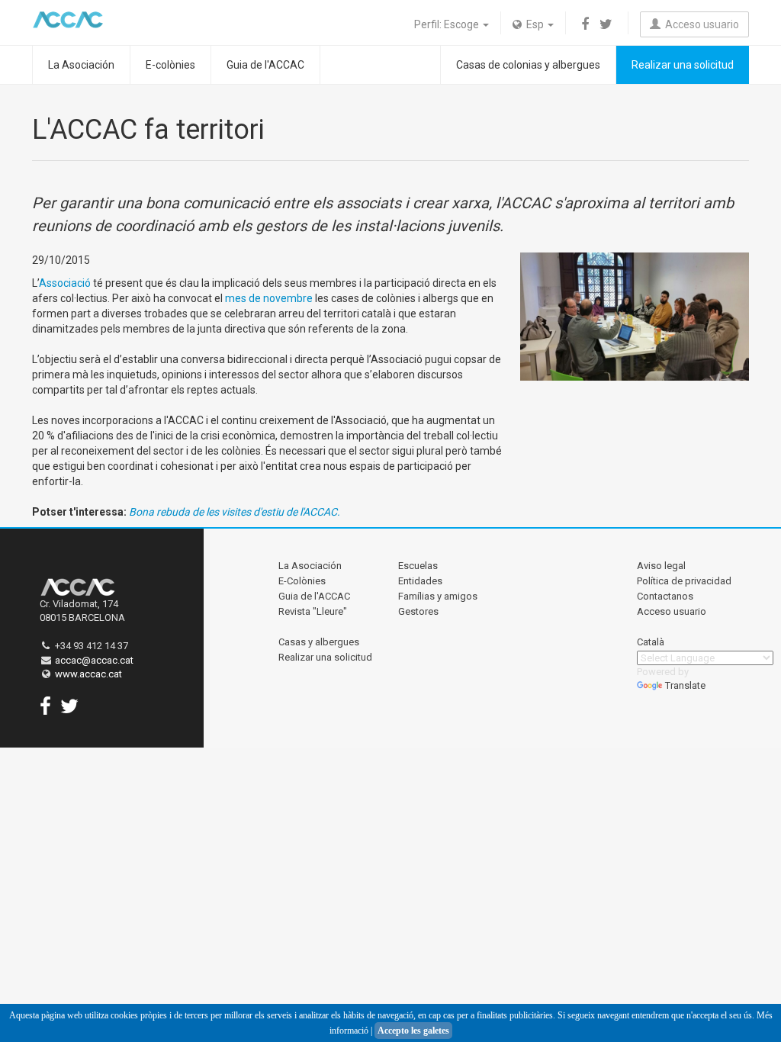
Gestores (418, 611)
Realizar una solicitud (683, 65)
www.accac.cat (88, 674)
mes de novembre (269, 298)
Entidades (420, 581)
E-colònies (170, 65)
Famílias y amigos (437, 596)
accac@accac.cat (94, 660)
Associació (65, 283)
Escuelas (418, 565)
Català (650, 642)
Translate (685, 685)
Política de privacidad (684, 581)
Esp (534, 24)
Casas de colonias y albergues (528, 65)
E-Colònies (302, 581)
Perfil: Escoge (447, 24)
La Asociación (81, 65)
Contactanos (665, 596)
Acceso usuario (699, 24)
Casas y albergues (318, 642)
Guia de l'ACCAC (265, 65)
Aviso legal (661, 565)
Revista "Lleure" (312, 611)
